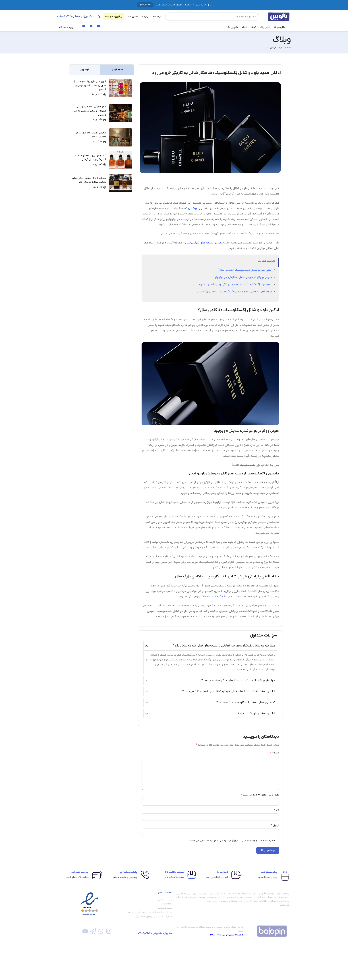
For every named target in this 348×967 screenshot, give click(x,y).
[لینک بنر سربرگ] (174, 5)
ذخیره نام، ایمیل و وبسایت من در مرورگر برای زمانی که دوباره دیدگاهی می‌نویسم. (231, 840)
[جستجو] (169, 17)
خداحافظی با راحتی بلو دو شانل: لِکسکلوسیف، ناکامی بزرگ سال (234, 292)
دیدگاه (274, 753)
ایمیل (275, 825)
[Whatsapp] (101, 931)
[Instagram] (109, 931)
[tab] (117, 70)
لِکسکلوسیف (219, 596)
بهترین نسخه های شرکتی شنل (203, 243)
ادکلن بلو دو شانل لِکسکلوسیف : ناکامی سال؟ (245, 270)
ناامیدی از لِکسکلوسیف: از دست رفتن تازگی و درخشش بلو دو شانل (232, 284)
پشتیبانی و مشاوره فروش (125, 877)
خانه (289, 48)
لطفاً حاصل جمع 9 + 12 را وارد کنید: (260, 795)
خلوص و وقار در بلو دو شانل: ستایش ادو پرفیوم (243, 277)
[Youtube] (85, 931)
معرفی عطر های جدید (274, 48)
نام (276, 810)
